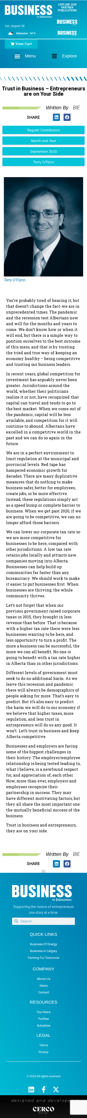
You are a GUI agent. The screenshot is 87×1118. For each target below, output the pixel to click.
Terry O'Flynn (43, 162)
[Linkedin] (31, 1089)
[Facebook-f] (43, 1089)
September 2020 (43, 151)
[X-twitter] (56, 1089)
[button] (17, 56)
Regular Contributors (43, 130)
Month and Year (43, 141)
